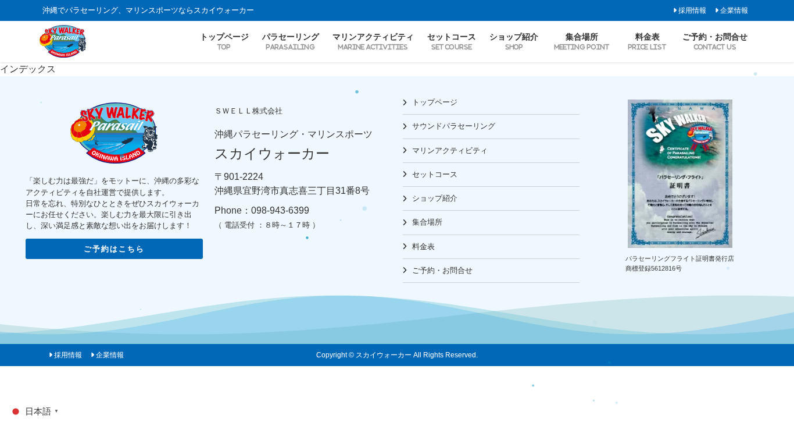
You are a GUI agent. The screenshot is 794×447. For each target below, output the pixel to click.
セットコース (434, 174)
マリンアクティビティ (450, 150)
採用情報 (692, 10)
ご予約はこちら (114, 248)
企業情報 (734, 10)
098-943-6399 (280, 210)
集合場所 (427, 222)
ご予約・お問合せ (442, 270)
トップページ (434, 102)
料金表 (423, 246)
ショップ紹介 (434, 198)
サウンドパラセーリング (453, 126)
